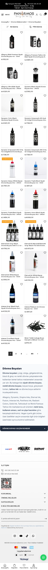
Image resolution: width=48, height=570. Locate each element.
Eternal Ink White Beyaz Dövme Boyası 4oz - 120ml (34, 276)
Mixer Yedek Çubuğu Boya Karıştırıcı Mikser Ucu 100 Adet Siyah (34, 339)
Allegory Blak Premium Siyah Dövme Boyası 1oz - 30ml (12, 55)
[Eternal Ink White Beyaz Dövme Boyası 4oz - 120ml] (36, 262)
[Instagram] (14, 536)
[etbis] (6, 484)
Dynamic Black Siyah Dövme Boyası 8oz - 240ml (35, 87)
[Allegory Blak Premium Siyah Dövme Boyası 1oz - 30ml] (12, 42)
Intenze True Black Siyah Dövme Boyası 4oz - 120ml (11, 339)
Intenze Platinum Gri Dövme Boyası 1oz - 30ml (35, 308)
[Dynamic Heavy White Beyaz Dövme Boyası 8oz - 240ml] (12, 168)
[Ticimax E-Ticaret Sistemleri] (24, 559)
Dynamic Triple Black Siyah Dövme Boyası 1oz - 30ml (35, 182)
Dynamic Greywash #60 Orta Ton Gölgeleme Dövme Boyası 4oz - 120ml (12, 151)
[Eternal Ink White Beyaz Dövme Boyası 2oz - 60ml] (12, 262)
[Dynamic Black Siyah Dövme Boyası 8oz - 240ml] (36, 73)
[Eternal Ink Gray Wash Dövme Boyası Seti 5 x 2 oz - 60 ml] (12, 231)
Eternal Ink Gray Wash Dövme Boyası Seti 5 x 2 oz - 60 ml (11, 244)
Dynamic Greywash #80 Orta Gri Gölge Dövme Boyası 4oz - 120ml (36, 151)
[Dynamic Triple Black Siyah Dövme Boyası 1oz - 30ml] (36, 168)
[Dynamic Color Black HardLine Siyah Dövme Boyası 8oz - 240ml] (12, 105)
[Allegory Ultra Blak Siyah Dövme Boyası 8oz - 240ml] (12, 73)
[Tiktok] (27, 536)
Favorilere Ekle (21, 32)
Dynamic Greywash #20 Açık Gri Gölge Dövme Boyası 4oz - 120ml (36, 119)
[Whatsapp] (33, 536)
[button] (6, 336)
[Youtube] (20, 536)
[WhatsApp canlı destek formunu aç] (43, 557)
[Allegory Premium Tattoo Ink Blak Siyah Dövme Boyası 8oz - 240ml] (36, 42)
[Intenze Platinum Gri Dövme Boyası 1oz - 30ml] (36, 293)
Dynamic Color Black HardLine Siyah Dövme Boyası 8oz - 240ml (9, 119)
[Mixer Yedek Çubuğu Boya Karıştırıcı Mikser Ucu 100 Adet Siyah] (36, 325)
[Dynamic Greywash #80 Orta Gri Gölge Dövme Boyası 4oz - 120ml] (36, 136)
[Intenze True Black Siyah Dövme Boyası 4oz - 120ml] (12, 325)
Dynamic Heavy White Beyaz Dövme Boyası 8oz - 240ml (11, 182)
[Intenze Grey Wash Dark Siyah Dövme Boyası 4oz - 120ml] (12, 293)
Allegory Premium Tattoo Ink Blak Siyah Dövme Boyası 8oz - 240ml (36, 56)
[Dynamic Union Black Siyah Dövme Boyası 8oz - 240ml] (36, 199)
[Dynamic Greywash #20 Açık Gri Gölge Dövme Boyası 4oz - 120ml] (36, 105)
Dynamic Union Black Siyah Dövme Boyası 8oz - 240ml (35, 213)
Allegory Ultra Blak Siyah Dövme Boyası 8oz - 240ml (11, 87)
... (26, 354)
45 (32, 354)
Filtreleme (37, 27)
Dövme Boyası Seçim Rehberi (16, 428)
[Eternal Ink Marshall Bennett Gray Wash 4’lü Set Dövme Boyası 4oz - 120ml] (36, 231)
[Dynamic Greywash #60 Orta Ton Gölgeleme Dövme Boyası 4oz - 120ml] (12, 136)
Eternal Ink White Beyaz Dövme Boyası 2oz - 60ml (10, 276)
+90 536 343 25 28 (12, 470)
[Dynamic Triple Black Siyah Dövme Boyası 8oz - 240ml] (12, 199)
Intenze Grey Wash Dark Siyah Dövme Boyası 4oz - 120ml (11, 307)
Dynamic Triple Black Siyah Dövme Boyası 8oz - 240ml (11, 213)
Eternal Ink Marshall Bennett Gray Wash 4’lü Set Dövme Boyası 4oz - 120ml (35, 244)
